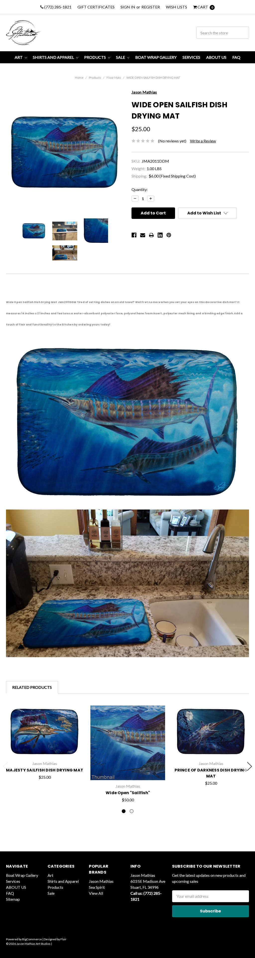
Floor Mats (114, 77)
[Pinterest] (168, 235)
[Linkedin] (160, 235)
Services (191, 57)
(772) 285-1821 (57, 6)
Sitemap (13, 899)
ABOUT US (216, 57)
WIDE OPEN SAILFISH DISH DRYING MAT (153, 77)
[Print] (151, 235)
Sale (121, 57)
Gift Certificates (96, 6)
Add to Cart (45, 750)
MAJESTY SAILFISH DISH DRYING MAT (44, 770)
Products (95, 57)
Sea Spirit (97, 887)
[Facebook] (133, 235)
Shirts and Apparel (54, 57)
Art (19, 57)
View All (96, 893)
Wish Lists (176, 6)
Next (250, 766)
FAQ (236, 57)
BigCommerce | (32, 939)
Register (150, 6)
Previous (5, 766)
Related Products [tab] (32, 687)
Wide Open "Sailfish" (128, 793)
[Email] (142, 235)
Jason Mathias (101, 881)
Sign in (128, 6)
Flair (63, 939)
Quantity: (139, 189)
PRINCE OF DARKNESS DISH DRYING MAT (211, 773)
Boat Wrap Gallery (156, 57)
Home (79, 77)
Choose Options (127, 769)
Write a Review (203, 140)
